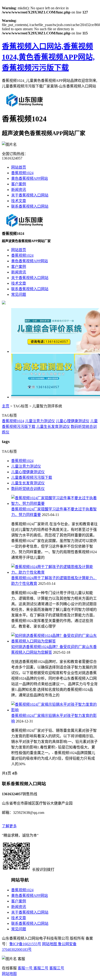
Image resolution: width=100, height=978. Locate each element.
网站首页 (18, 167)
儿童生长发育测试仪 (53, 427)
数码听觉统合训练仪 (28, 489)
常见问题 (18, 929)
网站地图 (49, 944)
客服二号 (40, 968)
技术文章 (18, 201)
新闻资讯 (18, 190)
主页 (5, 406)
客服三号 (56, 968)
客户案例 (18, 184)
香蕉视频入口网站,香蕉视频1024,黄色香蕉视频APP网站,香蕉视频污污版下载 (48, 57)
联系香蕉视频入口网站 (29, 206)
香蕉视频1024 (22, 173)
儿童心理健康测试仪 (72, 421)
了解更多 (9, 826)
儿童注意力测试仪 (40, 421)
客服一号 (25, 968)
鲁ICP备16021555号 (25, 944)
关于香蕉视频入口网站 (29, 195)
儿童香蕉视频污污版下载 (31, 477)
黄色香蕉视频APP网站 (29, 178)
